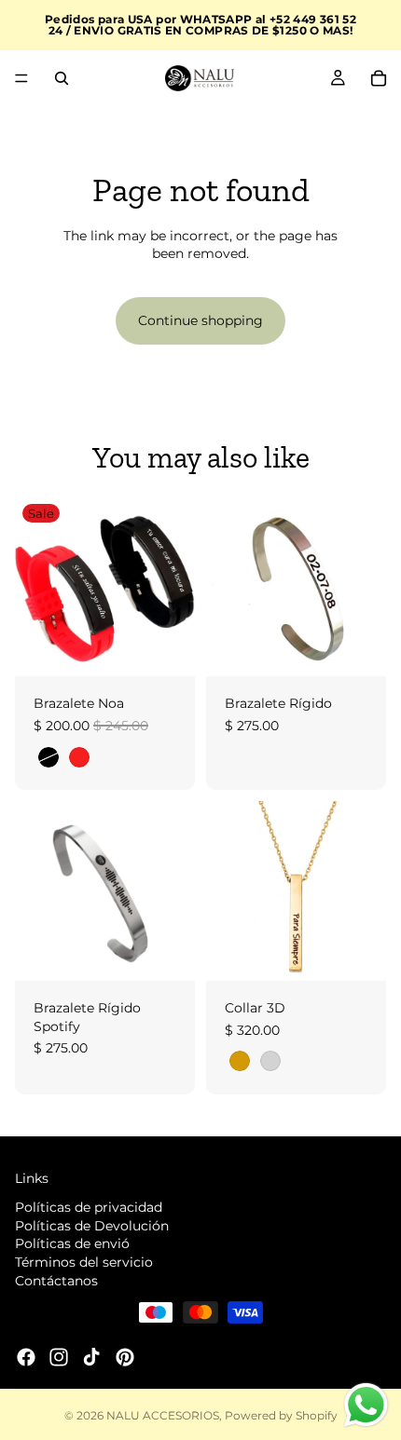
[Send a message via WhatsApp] (366, 1405)
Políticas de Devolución (92, 1224)
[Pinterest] (125, 1357)
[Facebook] (26, 1357)
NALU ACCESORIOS (162, 1415)
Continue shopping (200, 320)
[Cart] (378, 78)
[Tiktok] (91, 1357)
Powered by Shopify (281, 1415)
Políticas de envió (72, 1243)
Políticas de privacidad (88, 1207)
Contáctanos (56, 1279)
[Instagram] (59, 1357)
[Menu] (21, 78)
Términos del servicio (84, 1261)
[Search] (61, 78)
